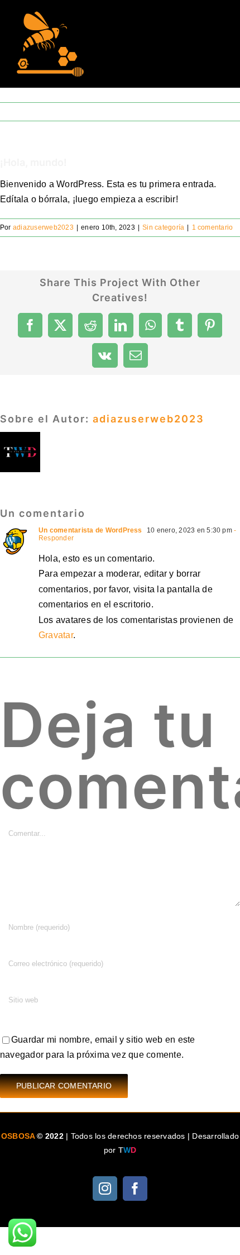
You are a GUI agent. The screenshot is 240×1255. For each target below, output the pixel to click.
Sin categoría (163, 227)
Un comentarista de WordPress (90, 530)
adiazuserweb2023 (43, 227)
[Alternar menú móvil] (217, 28)
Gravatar (56, 635)
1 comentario (212, 227)
